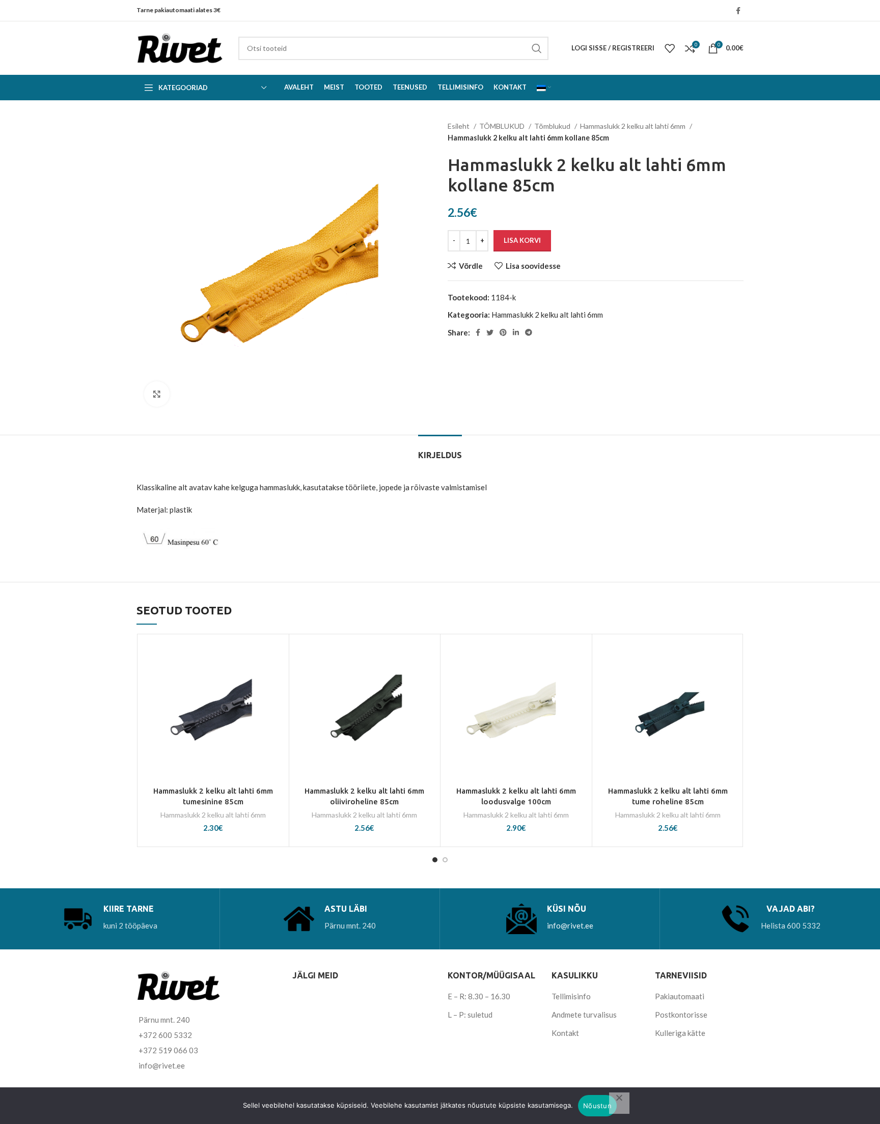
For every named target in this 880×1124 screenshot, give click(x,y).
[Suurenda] (157, 394)
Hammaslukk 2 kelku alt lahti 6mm (633, 126)
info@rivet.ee (570, 925)
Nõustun (597, 1106)
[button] (276, 678)
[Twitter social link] (490, 332)
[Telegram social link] (528, 332)
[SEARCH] (536, 48)
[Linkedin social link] (516, 332)
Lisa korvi (522, 240)
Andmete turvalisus (584, 1014)
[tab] (440, 450)
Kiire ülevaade (276, 701)
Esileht (459, 126)
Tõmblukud (553, 126)
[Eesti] (544, 87)
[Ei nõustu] (619, 1103)
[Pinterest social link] (503, 332)
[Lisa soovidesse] (276, 655)
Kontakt (565, 1032)
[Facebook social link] (738, 10)
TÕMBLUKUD (502, 126)
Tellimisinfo (571, 996)
